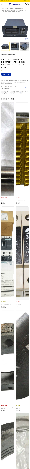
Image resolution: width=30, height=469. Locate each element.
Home (2, 8)
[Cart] (28, 4)
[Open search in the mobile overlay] (23, 4)
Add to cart (6, 74)
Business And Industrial (15, 8)
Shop (6, 8)
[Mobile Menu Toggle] (2, 4)
